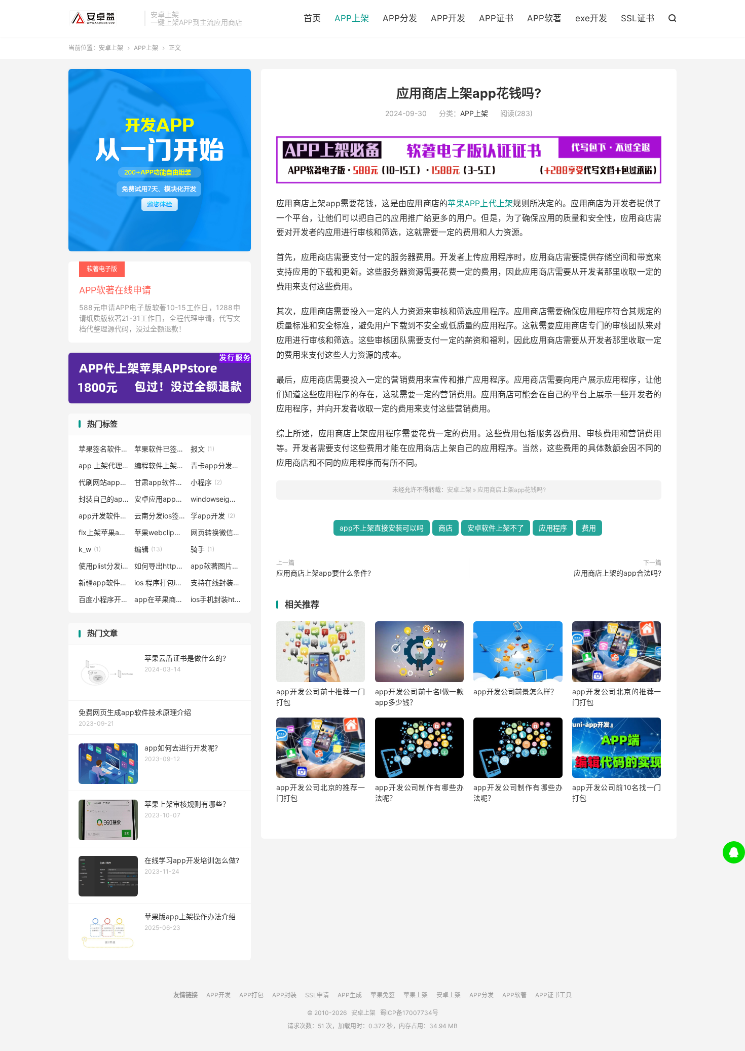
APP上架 (351, 18)
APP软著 (544, 18)
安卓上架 (103, 18)
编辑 (148, 549)
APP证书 (496, 18)
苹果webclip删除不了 (159, 532)
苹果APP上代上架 (480, 203)
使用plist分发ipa (104, 565)
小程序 (206, 482)
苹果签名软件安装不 (104, 448)
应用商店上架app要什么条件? (323, 573)
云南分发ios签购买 (159, 515)
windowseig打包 (216, 499)
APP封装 (284, 995)
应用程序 (553, 527)
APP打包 (251, 995)
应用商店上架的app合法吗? (617, 573)
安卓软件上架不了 (495, 527)
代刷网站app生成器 (104, 482)
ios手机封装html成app (216, 599)
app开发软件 (104, 515)
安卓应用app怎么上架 (159, 499)
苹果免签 (382, 995)
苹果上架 (415, 995)
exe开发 (591, 18)
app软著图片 (216, 565)
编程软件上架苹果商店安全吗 (159, 465)
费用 (589, 527)
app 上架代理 (104, 465)
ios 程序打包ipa (159, 582)
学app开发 (213, 515)
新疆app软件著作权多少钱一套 (104, 582)
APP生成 (350, 995)
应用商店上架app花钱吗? (468, 93)
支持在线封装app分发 (216, 582)
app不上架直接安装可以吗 (382, 527)
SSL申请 (317, 995)
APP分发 (400, 18)
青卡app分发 (216, 465)
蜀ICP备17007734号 (409, 1013)
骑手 (202, 549)
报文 (202, 448)
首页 (312, 18)
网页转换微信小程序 (216, 532)
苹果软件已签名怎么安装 (159, 448)
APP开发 (448, 18)
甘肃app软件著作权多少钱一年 (159, 482)
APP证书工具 (553, 995)
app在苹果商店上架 (159, 599)
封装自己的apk (104, 499)
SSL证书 (637, 18)
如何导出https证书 (159, 565)
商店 (445, 527)
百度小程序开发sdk (104, 599)
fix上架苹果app (104, 532)
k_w (90, 549)
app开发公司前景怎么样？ (515, 691)
